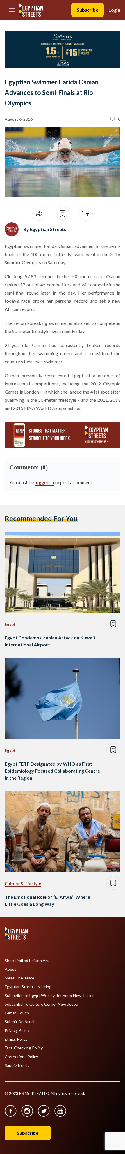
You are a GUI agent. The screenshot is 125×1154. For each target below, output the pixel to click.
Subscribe (87, 10)
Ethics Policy (16, 1039)
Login (114, 10)
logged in (44, 482)
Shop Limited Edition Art (27, 960)
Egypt (10, 624)
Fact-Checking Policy (24, 1048)
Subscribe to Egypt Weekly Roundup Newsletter (49, 995)
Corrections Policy (21, 1056)
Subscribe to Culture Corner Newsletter (42, 1004)
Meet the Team (19, 978)
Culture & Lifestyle (23, 883)
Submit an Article (21, 1021)
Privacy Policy (17, 1030)
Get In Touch (17, 1013)
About (10, 969)
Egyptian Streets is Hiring (28, 986)
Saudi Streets (17, 1065)
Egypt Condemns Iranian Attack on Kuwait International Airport (50, 641)
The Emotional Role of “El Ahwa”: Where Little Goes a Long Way (47, 900)
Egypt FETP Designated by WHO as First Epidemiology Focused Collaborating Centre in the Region (52, 771)
